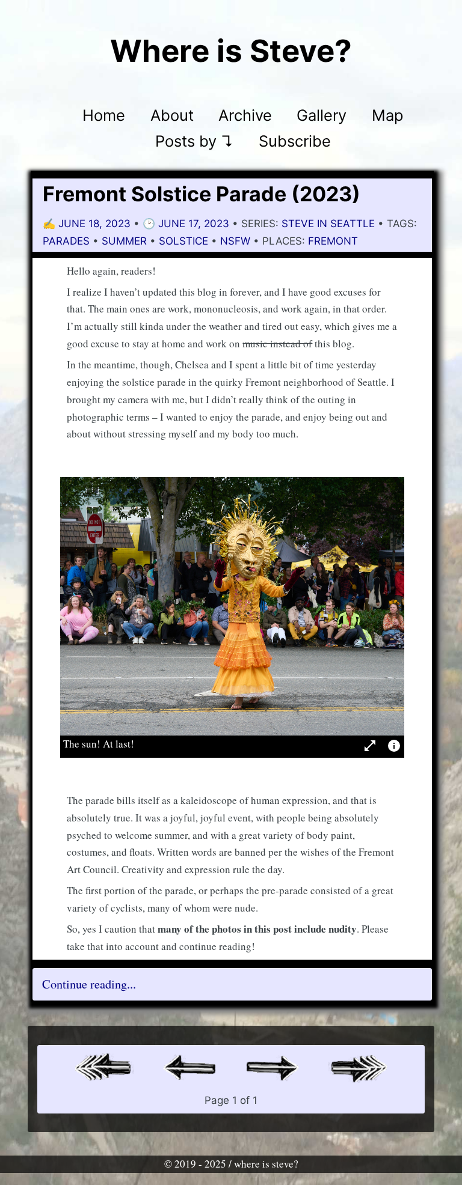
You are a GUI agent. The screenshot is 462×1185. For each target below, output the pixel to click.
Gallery (321, 115)
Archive (245, 115)
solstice (183, 241)
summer (124, 241)
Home (103, 115)
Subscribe (295, 141)
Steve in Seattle (328, 224)
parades (66, 241)
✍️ (88, 224)
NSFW (235, 241)
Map (388, 115)
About (172, 115)
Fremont (333, 241)
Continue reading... (89, 984)
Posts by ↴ (194, 141)
